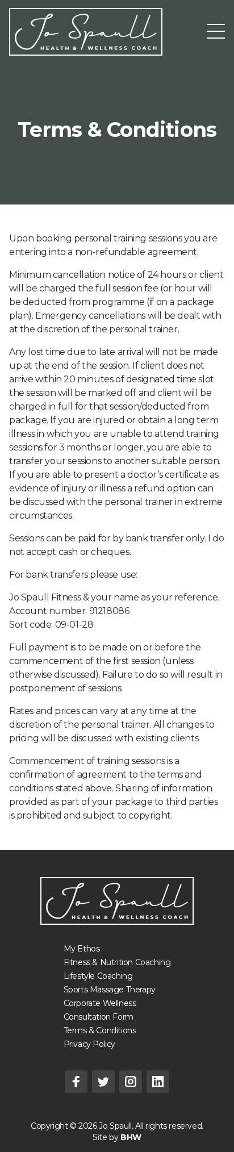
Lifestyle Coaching (98, 976)
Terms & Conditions (100, 1030)
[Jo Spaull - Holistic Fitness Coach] (117, 901)
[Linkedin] (158, 1081)
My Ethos (82, 949)
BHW (130, 1137)
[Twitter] (103, 1081)
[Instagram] (130, 1081)
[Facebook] (76, 1081)
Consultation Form (98, 1017)
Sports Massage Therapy (110, 989)
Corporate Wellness (100, 1003)
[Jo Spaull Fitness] (85, 32)
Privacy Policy (89, 1044)
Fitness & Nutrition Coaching (117, 962)
